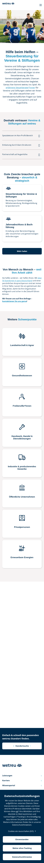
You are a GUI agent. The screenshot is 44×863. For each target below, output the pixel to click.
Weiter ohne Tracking (22, 848)
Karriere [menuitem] (22, 780)
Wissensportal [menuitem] (22, 785)
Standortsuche (21, 746)
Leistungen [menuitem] (22, 775)
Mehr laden (22, 251)
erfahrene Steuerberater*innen (20, 87)
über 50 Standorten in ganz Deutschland (22, 279)
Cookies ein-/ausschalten (21, 831)
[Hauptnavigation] (40, 5)
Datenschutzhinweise (22, 857)
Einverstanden (22, 839)
